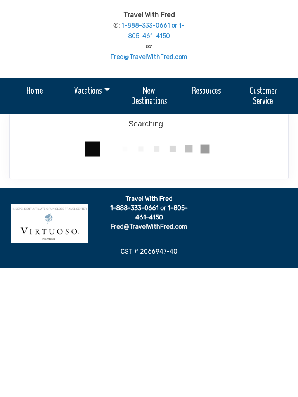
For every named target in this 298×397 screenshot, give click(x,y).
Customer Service (263, 95)
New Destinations (149, 95)
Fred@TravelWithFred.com (149, 56)
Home (34, 90)
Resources (206, 90)
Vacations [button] (88, 90)
